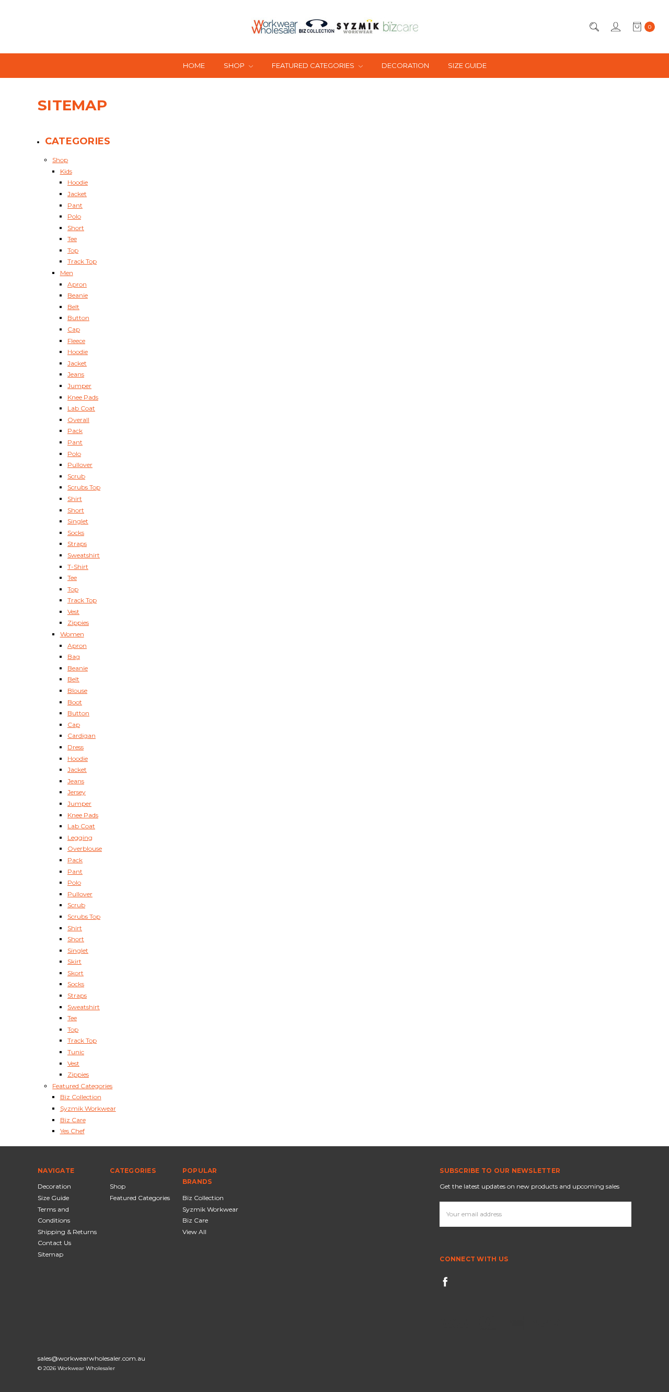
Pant (75, 205)
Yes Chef (72, 1131)
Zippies (78, 622)
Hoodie (77, 182)
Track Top (82, 261)
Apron (77, 284)
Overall (78, 420)
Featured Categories (314, 65)
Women (72, 634)
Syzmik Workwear (88, 1108)
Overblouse (84, 848)
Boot (74, 702)
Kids (66, 171)
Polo (74, 216)
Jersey (76, 792)
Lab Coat (81, 408)
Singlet (77, 521)
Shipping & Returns (67, 1232)
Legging (80, 837)
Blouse (77, 690)
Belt (73, 307)
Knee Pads (82, 397)
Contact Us (54, 1243)
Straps (77, 543)
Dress (75, 747)
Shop (235, 65)
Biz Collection (80, 1097)
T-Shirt (77, 567)
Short (75, 228)
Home (194, 65)
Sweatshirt (83, 555)
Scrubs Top (83, 487)
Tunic (75, 1052)
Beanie (77, 295)
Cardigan (81, 735)
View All (194, 1232)
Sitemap (50, 1254)
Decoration (405, 65)
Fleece (76, 341)
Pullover (80, 465)
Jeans (75, 374)
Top (72, 250)
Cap (73, 329)
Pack (75, 431)
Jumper (79, 386)
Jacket (77, 194)
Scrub (76, 476)
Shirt (74, 499)
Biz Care (73, 1120)
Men (66, 273)
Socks (75, 533)
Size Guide (467, 65)
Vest (73, 611)
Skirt (74, 961)
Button (78, 318)
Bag (73, 656)
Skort (75, 973)
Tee (72, 239)
